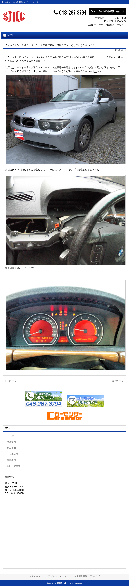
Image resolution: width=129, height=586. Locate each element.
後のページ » (119, 380)
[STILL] (14, 21)
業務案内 (11, 442)
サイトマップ (33, 576)
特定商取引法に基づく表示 (87, 576)
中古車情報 (12, 454)
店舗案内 (11, 459)
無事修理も (11, 268)
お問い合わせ (13, 465)
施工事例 (11, 448)
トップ (10, 436)
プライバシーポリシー (57, 576)
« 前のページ (10, 380)
